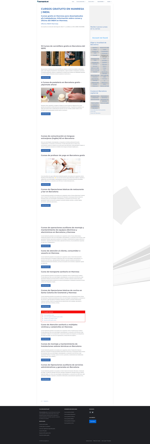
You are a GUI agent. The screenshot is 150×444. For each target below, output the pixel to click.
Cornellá (95, 55)
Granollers (104, 60)
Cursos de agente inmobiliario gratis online (53, 316)
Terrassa (104, 78)
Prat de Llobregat (95, 70)
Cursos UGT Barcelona (95, 113)
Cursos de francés (95, 99)
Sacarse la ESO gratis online (50, 320)
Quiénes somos (89, 440)
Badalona (95, 47)
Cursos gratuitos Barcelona (69, 414)
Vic (104, 80)
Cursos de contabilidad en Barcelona (95, 106)
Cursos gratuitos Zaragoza (69, 420)
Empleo (108, 1)
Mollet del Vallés (95, 68)
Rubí (104, 70)
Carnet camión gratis (43, 424)
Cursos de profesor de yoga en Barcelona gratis (63, 155)
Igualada (104, 62)
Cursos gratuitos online (49, 315)
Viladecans (95, 86)
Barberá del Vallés (104, 47)
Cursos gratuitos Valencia (69, 416)
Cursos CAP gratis (43, 430)
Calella (104, 49)
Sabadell (95, 71)
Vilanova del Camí (104, 86)
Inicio (73, 1)
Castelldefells (104, 51)
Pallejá (104, 68)
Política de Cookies (96, 440)
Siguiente (46, 401)
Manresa (104, 64)
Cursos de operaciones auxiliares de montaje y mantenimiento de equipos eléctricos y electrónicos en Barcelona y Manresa (62, 230)
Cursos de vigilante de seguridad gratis (47, 428)
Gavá (104, 58)
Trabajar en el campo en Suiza (50, 318)
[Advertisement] (63, 36)
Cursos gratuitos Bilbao (69, 418)
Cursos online (91, 1)
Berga (95, 49)
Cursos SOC (93, 111)
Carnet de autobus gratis (44, 435)
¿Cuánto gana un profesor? (44, 426)
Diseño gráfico (95, 103)
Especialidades (101, 1)
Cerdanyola (104, 53)
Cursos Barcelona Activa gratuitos (97, 110)
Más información (45, 77)
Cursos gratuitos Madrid (69, 412)
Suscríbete (92, 421)
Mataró (104, 66)
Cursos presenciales (80, 1)
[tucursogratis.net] (43, 1)
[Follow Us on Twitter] (93, 412)
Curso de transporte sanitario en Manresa (60, 272)
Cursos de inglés (104, 103)
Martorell (95, 66)
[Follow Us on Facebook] (90, 412)
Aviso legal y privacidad (106, 440)
